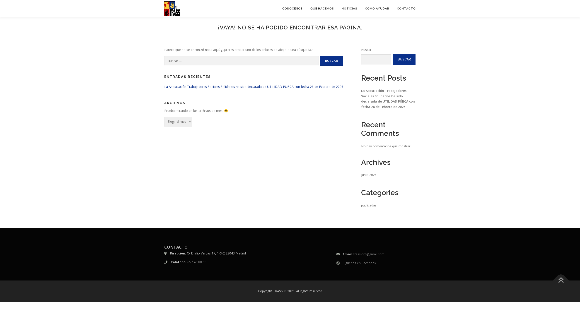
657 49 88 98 (196, 262)
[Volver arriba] (561, 281)
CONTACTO (406, 8)
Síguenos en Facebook (359, 263)
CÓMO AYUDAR (377, 8)
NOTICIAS (349, 8)
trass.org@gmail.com (368, 254)
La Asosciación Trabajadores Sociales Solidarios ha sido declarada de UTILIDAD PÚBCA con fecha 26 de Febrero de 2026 (253, 86)
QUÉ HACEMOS (322, 8)
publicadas (369, 205)
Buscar (366, 50)
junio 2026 (369, 175)
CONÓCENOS (292, 8)
